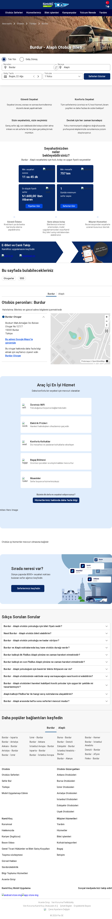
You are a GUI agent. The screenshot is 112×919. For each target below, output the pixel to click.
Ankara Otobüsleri (66, 774)
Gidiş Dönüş (31, 59)
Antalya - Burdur (10, 750)
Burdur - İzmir (8, 755)
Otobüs (20, 23)
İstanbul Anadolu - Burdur (66, 752)
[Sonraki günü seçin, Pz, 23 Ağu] (38, 76)
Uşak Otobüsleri (65, 811)
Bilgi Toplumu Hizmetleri (15, 873)
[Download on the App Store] (30, 895)
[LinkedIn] (81, 895)
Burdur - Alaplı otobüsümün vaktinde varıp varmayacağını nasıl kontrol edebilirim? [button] (48, 676)
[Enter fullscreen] (107, 331)
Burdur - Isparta (10, 737)
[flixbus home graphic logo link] (56, 4)
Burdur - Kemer (92, 737)
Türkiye (32, 23)
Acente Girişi (8, 879)
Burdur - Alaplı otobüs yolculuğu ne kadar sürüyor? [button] (31, 640)
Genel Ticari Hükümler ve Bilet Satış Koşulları (26, 848)
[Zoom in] (107, 317)
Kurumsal (7, 824)
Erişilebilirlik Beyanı (82, 906)
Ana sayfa (7, 23)
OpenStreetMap (98, 361)
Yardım (60, 824)
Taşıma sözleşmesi (12, 855)
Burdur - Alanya (64, 758)
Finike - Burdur (92, 758)
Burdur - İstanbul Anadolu (93, 743)
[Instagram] (79, 895)
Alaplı (61, 293)
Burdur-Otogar (13, 355)
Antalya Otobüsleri (67, 793)
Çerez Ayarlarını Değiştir (59, 909)
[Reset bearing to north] (107, 325)
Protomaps (85, 361)
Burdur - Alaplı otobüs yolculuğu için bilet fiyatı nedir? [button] (33, 626)
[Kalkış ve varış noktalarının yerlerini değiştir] (56, 67)
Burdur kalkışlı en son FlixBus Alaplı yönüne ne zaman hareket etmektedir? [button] (44, 662)
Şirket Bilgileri (66, 906)
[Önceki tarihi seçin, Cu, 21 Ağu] (34, 76)
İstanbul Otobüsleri (67, 799)
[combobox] (31, 67)
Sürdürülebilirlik (10, 867)
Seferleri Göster (97, 76)
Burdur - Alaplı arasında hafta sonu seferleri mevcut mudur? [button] (36, 701)
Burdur (45, 23)
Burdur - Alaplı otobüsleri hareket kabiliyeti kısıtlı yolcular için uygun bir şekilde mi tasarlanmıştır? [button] (48, 685)
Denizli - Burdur (92, 749)
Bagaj (60, 848)
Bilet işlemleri (64, 836)
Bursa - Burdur (64, 737)
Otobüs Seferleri (10, 774)
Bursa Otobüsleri (66, 781)
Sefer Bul (6, 781)
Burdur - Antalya (10, 741)
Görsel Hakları (9, 861)
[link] (56, 579)
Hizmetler (62, 830)
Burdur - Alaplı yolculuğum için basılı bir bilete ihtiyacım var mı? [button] (38, 669)
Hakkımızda (8, 830)
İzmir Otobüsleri (65, 787)
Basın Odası (8, 842)
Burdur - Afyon (92, 754)
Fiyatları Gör (34, 206)
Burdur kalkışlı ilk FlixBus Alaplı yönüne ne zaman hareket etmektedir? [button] (42, 654)
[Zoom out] (107, 321)
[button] (24, 316)
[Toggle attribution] (107, 361)
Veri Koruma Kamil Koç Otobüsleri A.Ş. (40, 906)
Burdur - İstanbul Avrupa (41, 755)
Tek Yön (12, 59)
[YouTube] (80, 895)
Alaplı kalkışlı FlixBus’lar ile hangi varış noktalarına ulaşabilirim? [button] (38, 694)
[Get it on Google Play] (12, 895)
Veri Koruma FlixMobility (62, 902)
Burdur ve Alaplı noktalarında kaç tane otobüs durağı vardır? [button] (37, 647)
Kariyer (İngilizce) (11, 836)
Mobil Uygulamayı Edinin (15, 793)
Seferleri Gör (69, 206)
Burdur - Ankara (37, 741)
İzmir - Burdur (36, 737)
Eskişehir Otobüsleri (67, 805)
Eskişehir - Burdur (66, 746)
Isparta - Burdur (37, 750)
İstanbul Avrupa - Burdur (41, 746)
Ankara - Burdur (9, 746)
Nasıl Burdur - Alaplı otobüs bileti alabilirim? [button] (27, 633)
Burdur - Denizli (64, 741)
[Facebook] (78, 895)
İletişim (61, 855)
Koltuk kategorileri (67, 842)
